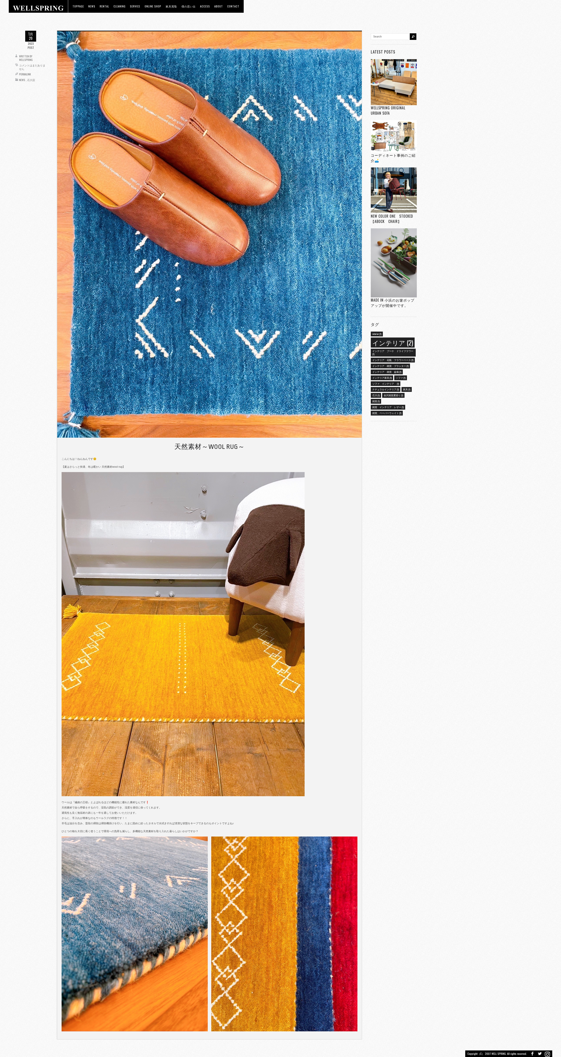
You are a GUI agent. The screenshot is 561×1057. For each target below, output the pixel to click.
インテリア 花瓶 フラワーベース (392, 360)
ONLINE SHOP (153, 6)
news (91, 6)
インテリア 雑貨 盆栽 (386, 371)
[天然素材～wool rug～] (209, 234)
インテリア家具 (382, 377)
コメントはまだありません (32, 67)
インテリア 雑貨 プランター (390, 366)
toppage (78, 6)
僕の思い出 (188, 6)
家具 (406, 389)
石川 (376, 395)
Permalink (25, 74)
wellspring (26, 60)
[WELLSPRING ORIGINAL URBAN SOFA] (394, 82)
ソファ (400, 377)
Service (135, 6)
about (218, 6)
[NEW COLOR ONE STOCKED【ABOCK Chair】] (394, 190)
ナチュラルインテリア (385, 389)
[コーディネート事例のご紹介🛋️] (394, 136)
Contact (233, 6)
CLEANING (120, 6)
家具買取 (171, 6)
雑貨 (376, 401)
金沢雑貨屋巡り (393, 395)
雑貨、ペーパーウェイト (386, 413)
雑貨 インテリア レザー (388, 407)
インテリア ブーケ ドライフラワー (392, 352)
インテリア (392, 342)
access (205, 6)
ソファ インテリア (385, 383)
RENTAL (104, 6)
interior (376, 334)
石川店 (31, 80)
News (22, 80)
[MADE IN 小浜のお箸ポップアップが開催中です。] (394, 263)
